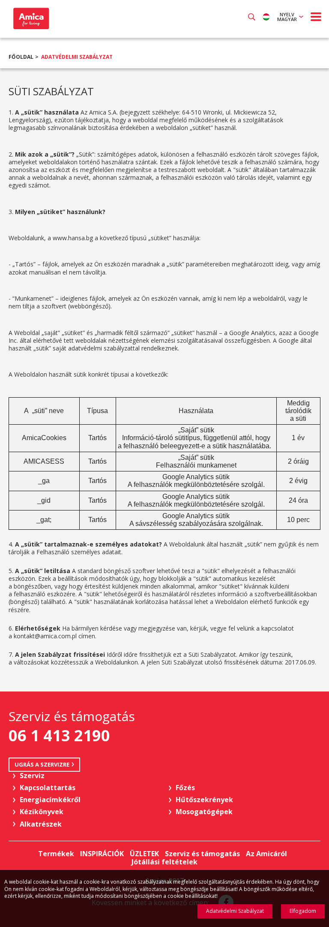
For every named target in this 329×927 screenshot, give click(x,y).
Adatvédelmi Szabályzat (77, 56)
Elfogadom (303, 911)
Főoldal (21, 56)
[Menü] (316, 16)
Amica (30, 18)
